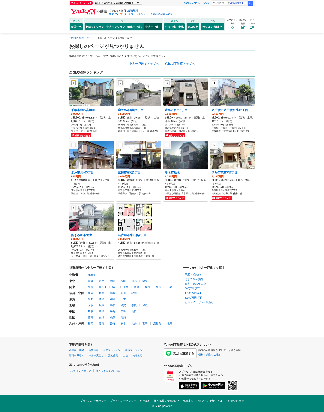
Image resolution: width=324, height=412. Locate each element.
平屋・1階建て (193, 274)
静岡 (112, 299)
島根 (101, 311)
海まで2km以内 (194, 279)
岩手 (101, 281)
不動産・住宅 (76, 350)
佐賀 (101, 323)
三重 (123, 299)
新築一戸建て (135, 27)
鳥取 (90, 311)
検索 (250, 3)
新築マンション (95, 27)
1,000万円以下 (193, 293)
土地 (181, 27)
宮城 (112, 281)
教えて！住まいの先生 (108, 370)
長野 (101, 293)
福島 (145, 281)
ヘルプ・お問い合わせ (231, 400)
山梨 (169, 287)
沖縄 (169, 323)
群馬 (158, 287)
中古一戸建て (153, 27)
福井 (134, 293)
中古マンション (115, 27)
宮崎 (145, 323)
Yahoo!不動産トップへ (180, 63)
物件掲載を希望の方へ (167, 400)
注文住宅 (170, 27)
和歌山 (146, 305)
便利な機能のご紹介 (209, 354)
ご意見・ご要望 (205, 400)
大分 (134, 323)
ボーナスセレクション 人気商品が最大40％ (148, 14)
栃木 (147, 287)
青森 (90, 281)
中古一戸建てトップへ (144, 63)
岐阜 (101, 299)
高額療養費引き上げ (239, 3)
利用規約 (145, 400)
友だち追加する (183, 353)
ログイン (113, 14)
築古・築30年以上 (195, 283)
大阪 (90, 305)
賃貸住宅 (76, 27)
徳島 (90, 317)
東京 (90, 287)
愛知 (90, 299)
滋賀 (123, 305)
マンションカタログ (80, 370)
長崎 (112, 323)
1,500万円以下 (193, 297)
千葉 (125, 287)
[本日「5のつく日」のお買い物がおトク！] (114, 3)
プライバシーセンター (123, 400)
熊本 (123, 323)
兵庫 (101, 305)
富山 (112, 293)
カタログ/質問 (210, 27)
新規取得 (133, 10)
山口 (134, 311)
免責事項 (188, 400)
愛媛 (112, 317)
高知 (123, 317)
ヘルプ (206, 3)
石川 (123, 293)
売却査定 (193, 27)
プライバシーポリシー (93, 400)
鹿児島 (157, 323)
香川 (101, 317)
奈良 (134, 305)
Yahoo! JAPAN (192, 3)
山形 (134, 281)
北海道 (92, 275)
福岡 (90, 323)
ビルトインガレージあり (199, 302)
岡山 (112, 311)
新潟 (90, 293)
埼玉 (115, 287)
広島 (123, 311)
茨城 (136, 287)
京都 (112, 305)
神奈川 (103, 287)
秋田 (123, 281)
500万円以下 (192, 288)
